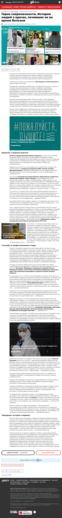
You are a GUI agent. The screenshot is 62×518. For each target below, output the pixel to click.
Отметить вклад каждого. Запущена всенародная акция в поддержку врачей (33, 141)
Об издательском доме (22, 480)
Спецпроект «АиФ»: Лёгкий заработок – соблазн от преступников (31, 7)
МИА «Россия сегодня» (7, 66)
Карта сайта (43, 482)
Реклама (12, 480)
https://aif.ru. (47, 505)
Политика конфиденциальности (18, 507)
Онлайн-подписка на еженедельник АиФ (39, 480)
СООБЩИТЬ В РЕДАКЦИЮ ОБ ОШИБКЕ (19, 483)
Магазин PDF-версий (15, 482)
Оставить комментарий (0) (48, 452)
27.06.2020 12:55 (5, 11)
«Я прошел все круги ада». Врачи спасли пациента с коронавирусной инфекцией (34, 347)
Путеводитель (34, 482)
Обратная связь (26, 482)
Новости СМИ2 (6, 475)
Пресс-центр (55, 480)
